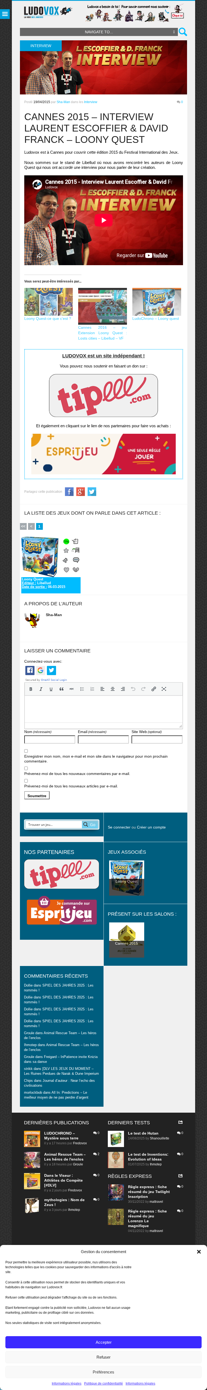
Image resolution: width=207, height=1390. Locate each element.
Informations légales (66, 1383)
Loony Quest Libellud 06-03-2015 (43, 583)
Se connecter (119, 827)
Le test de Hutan (143, 1133)
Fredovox (80, 1143)
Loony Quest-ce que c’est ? (47, 318)
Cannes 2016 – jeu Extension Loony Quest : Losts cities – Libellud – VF (102, 332)
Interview (90, 102)
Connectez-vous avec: (43, 661)
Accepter (104, 1342)
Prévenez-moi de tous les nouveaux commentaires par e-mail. (77, 773)
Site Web (147, 731)
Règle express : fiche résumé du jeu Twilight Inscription (149, 1192)
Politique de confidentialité (103, 1383)
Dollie (28, 985)
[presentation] (30, 689)
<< (23, 526)
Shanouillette (159, 1138)
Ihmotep (30, 1045)
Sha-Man (63, 102)
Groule (78, 1164)
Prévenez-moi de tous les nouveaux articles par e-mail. (71, 786)
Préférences (103, 1372)
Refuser (103, 1357)
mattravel (156, 1202)
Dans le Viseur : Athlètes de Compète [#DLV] (63, 1180)
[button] (199, 1251)
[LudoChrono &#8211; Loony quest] (156, 302)
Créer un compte (151, 827)
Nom (37, 731)
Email (92, 731)
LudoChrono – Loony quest (155, 318)
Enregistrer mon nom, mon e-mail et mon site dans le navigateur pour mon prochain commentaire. (96, 758)
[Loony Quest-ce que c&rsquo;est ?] (48, 302)
